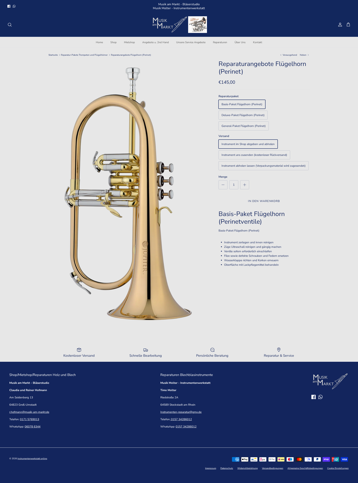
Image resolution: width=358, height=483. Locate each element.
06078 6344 (32, 426)
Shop (113, 42)
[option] (129, 195)
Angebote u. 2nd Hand (155, 42)
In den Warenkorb (264, 201)
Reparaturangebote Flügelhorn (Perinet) (131, 54)
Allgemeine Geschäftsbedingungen (305, 468)
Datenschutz (226, 468)
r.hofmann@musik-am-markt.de (29, 412)
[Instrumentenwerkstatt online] (179, 24)
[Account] (339, 24)
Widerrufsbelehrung (247, 468)
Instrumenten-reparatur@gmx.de (181, 412)
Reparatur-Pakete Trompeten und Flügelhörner (84, 54)
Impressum (210, 468)
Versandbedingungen (272, 468)
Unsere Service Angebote (190, 42)
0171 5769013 (29, 419)
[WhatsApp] (14, 6)
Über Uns (240, 42)
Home (99, 42)
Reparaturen (220, 42)
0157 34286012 (181, 419)
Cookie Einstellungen (338, 468)
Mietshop (129, 42)
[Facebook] (8, 6)
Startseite (53, 54)
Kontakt (257, 42)
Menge (223, 177)
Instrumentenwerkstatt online (32, 458)
